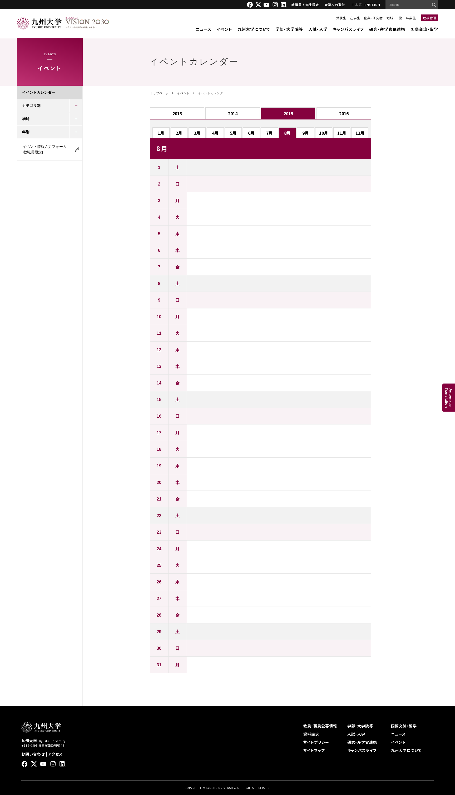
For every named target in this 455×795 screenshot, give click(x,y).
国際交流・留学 (424, 29)
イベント (224, 29)
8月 (287, 133)
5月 (233, 133)
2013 (177, 113)
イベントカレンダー (38, 92)
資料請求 (311, 734)
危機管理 (430, 18)
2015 (288, 113)
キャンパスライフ (348, 29)
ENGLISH (372, 4)
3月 (197, 133)
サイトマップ (314, 750)
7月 (269, 133)
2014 (233, 113)
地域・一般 (394, 18)
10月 (323, 133)
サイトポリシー (316, 742)
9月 (305, 133)
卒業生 (411, 18)
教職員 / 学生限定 (305, 4)
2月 (179, 133)
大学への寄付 (334, 4)
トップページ (159, 93)
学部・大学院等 (289, 29)
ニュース (203, 29)
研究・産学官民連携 (387, 29)
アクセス (55, 754)
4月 (215, 133)
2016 (344, 113)
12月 (359, 133)
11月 (341, 133)
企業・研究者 (373, 18)
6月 (251, 133)
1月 (161, 133)
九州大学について (254, 29)
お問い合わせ (33, 754)
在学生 (355, 18)
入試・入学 (318, 29)
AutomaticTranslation (448, 397)
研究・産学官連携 (362, 742)
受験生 (341, 18)
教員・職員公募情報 (320, 725)
